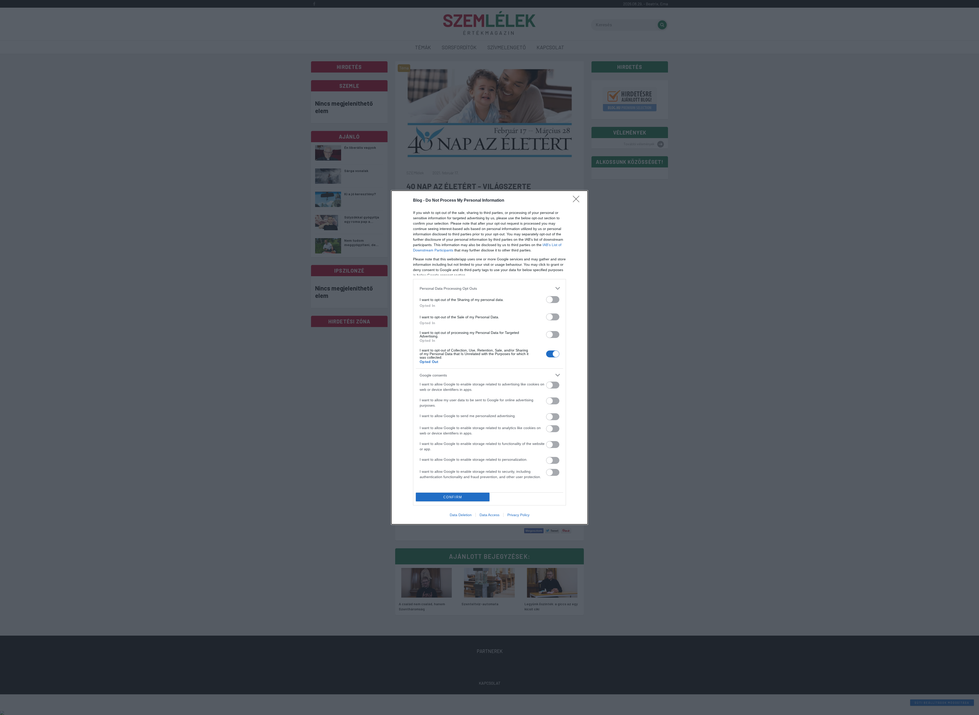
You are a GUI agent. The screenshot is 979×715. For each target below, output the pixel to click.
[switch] (552, 299)
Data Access (489, 515)
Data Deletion (461, 515)
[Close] (578, 200)
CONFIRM (452, 497)
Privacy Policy (518, 515)
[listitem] (489, 288)
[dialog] (489, 357)
